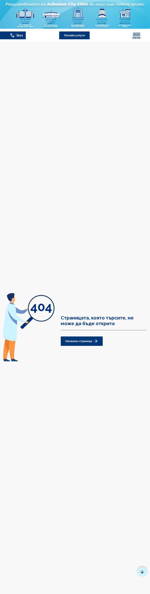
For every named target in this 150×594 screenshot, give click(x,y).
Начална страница (78, 341)
